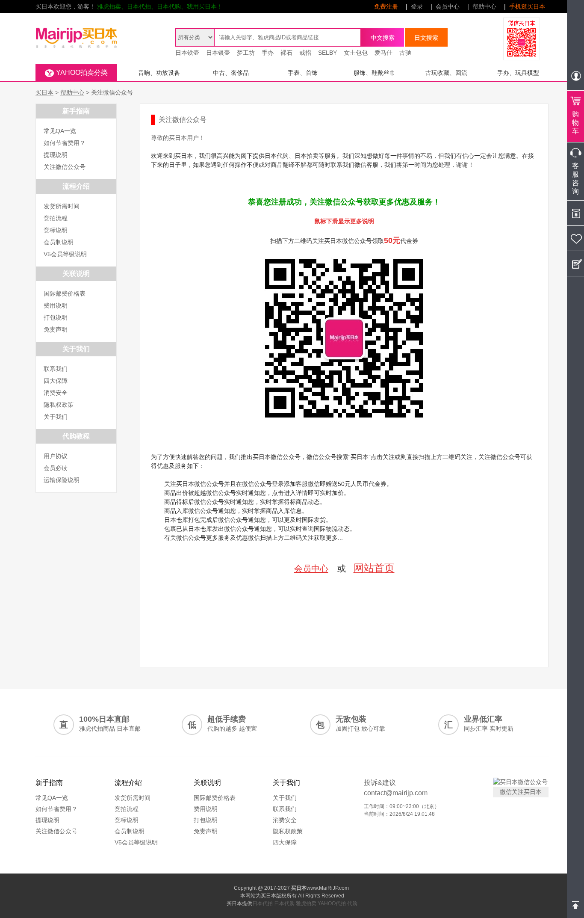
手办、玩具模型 (518, 72)
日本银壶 (218, 52)
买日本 (44, 92)
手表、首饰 (303, 72)
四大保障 (56, 380)
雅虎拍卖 (306, 903)
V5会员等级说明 (65, 254)
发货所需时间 (62, 206)
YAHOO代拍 (332, 903)
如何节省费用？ (65, 142)
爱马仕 (383, 52)
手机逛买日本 (527, 6)
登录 (417, 6)
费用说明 (56, 305)
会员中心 (448, 6)
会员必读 (56, 468)
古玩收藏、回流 (446, 72)
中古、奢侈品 (231, 72)
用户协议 (56, 456)
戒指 (305, 52)
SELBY (327, 52)
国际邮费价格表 (65, 293)
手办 (268, 52)
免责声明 (56, 329)
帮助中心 (484, 6)
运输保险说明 (62, 480)
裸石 (286, 52)
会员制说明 (59, 242)
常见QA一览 (60, 130)
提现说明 (56, 154)
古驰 (405, 52)
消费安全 (56, 392)
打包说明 (56, 317)
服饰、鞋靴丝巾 (374, 72)
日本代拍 (262, 903)
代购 (352, 903)
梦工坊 (246, 52)
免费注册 (386, 6)
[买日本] (76, 28)
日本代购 (284, 903)
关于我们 (56, 416)
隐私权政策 (59, 404)
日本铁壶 (187, 52)
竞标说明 (56, 230)
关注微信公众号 (65, 166)
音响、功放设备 (159, 72)
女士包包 (356, 52)
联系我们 (56, 368)
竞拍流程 (56, 218)
